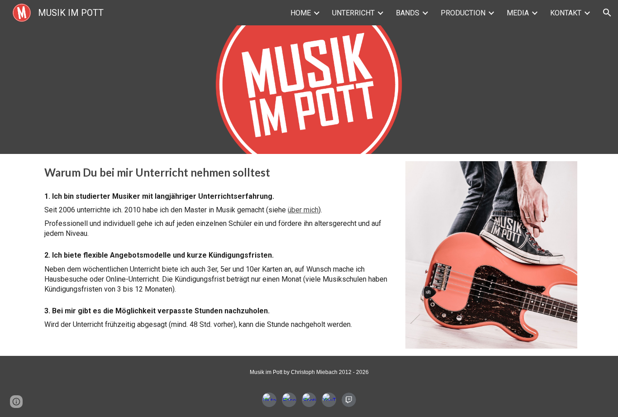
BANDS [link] (407, 13)
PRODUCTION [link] (463, 13)
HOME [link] (300, 13)
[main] (218, 247)
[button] (607, 13)
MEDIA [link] (518, 13)
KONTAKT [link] (565, 13)
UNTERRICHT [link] (353, 13)
